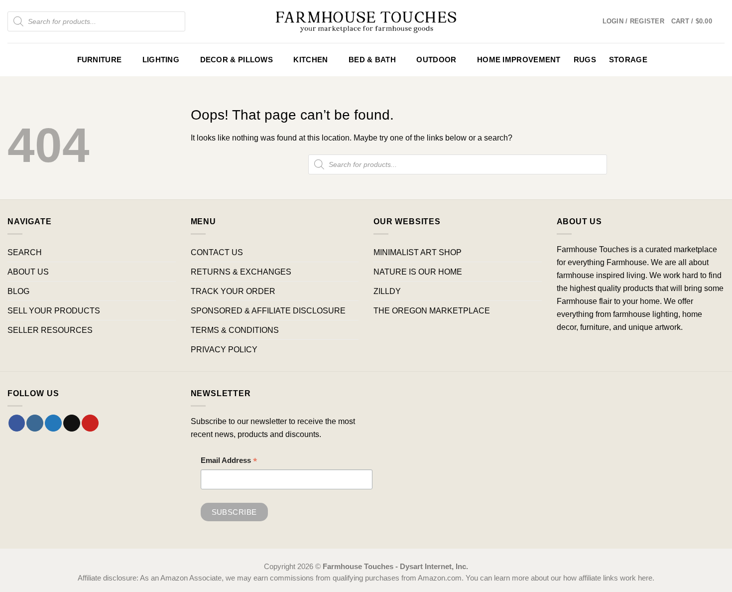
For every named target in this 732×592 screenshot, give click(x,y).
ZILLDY (387, 291)
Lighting (160, 60)
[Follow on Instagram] (34, 423)
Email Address (229, 461)
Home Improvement (519, 60)
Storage (628, 60)
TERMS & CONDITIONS (235, 329)
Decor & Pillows (236, 60)
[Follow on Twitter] (53, 423)
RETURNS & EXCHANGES (241, 271)
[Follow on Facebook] (16, 423)
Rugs (585, 60)
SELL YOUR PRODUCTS (53, 310)
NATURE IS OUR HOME (417, 271)
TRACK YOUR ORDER (233, 291)
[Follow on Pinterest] (90, 423)
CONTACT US (217, 252)
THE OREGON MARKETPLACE (431, 310)
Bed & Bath (372, 60)
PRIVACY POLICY (224, 349)
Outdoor (436, 60)
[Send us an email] (71, 423)
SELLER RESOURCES (50, 329)
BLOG (18, 291)
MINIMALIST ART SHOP (417, 252)
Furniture (99, 60)
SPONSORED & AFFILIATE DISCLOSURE (268, 310)
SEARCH (24, 252)
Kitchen (310, 60)
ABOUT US (28, 271)
